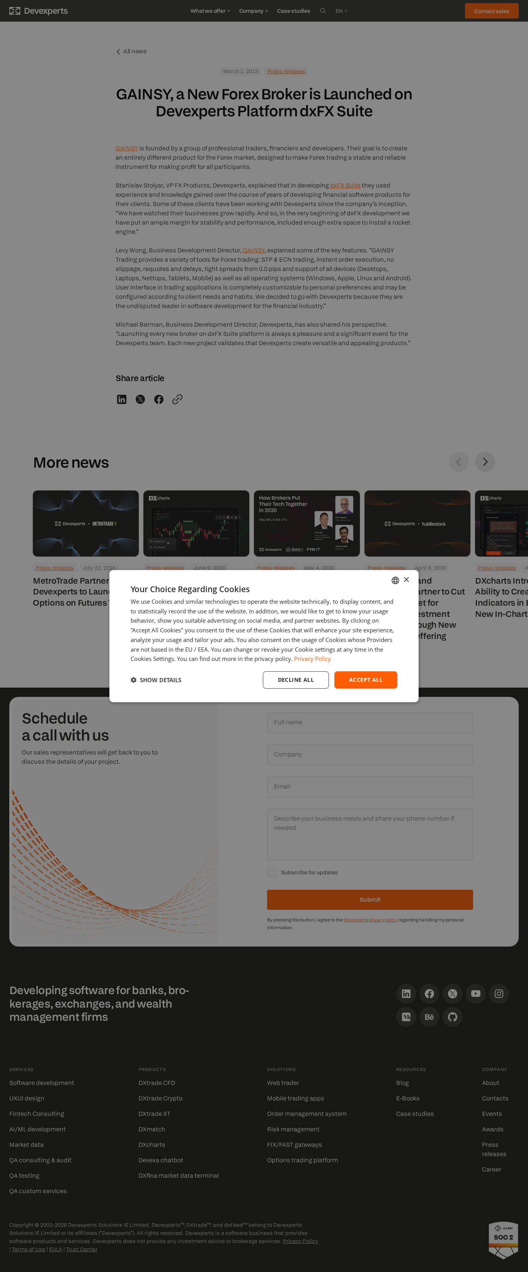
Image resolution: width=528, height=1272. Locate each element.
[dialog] (264, 636)
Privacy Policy (312, 658)
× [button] (406, 580)
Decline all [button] (296, 679)
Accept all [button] (366, 679)
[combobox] (395, 580)
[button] (156, 680)
